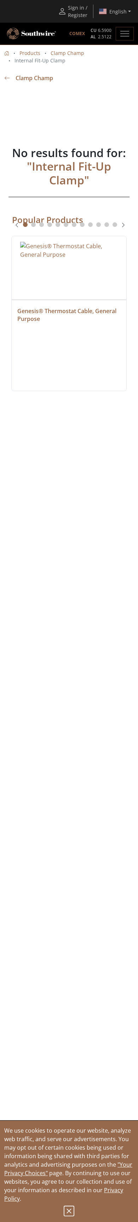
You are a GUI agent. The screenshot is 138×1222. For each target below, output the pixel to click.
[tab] (25, 224)
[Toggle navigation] (125, 33)
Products (29, 53)
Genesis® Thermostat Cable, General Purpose (67, 315)
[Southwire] (31, 33)
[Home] (6, 53)
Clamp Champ (67, 53)
